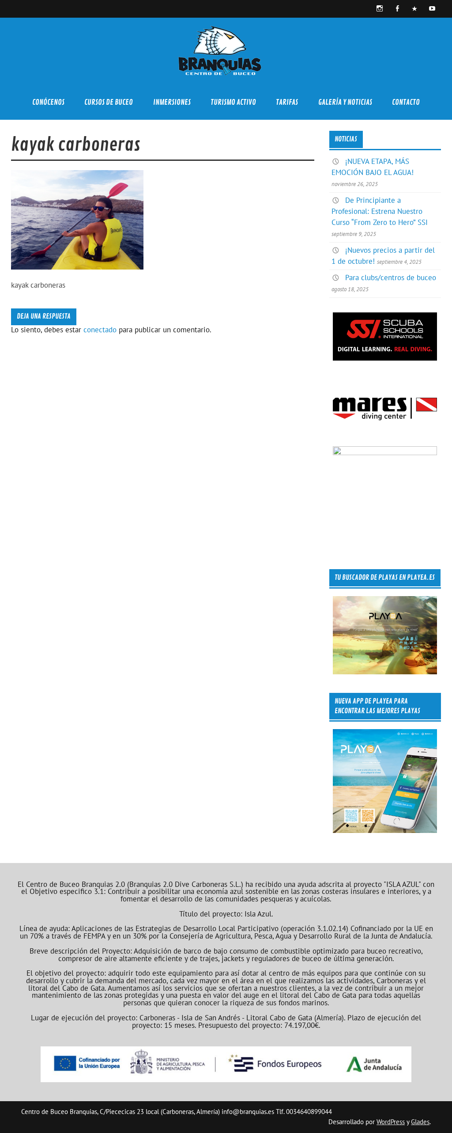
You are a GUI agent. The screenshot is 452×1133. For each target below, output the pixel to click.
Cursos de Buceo (108, 102)
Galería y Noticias (345, 102)
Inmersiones (172, 102)
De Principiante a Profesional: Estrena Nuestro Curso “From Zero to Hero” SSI (379, 211)
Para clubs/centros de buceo (390, 277)
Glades (420, 1122)
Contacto (406, 102)
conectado (100, 330)
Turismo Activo (233, 102)
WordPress (391, 1122)
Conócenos (48, 102)
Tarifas (287, 102)
